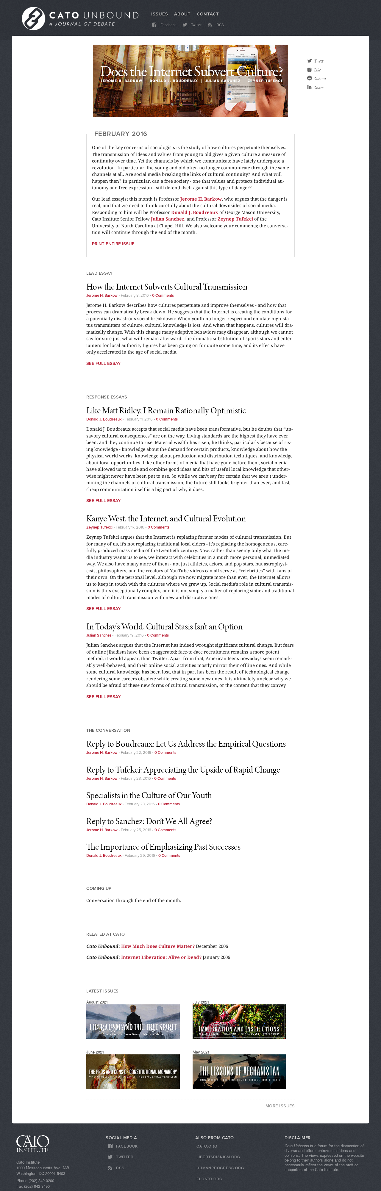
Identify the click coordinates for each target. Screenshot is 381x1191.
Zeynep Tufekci (99, 527)
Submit (320, 79)
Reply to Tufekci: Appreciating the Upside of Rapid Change (183, 770)
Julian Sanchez (98, 635)
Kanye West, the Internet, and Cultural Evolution (166, 518)
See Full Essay (103, 363)
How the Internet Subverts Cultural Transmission (166, 287)
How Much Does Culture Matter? (158, 946)
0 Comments (163, 295)
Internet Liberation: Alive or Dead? (161, 957)
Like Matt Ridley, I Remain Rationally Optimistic (166, 410)
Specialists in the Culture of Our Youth (149, 795)
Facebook (168, 24)
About (182, 14)
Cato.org (206, 1145)
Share (318, 88)
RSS (220, 24)
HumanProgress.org (220, 1167)
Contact (208, 14)
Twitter (196, 24)
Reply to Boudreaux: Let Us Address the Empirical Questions (186, 744)
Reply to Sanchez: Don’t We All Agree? (149, 821)
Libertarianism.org (218, 1156)
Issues (159, 14)
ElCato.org (209, 1178)
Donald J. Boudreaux (103, 419)
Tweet (318, 61)
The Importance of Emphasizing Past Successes (163, 847)
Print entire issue (113, 243)
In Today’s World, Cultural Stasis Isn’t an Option (164, 626)
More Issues (280, 1106)
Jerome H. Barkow (102, 295)
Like (317, 70)
